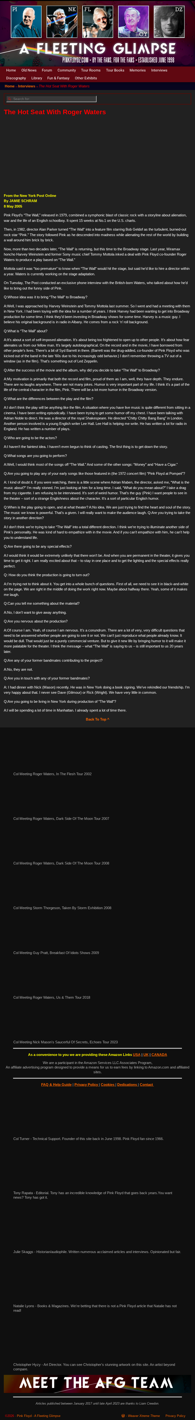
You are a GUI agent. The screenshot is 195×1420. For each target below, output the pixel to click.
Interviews (159, 70)
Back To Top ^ (97, 719)
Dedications (127, 1085)
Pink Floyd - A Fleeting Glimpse (38, 1416)
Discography (16, 78)
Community (67, 70)
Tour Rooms (91, 70)
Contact (147, 1085)
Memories (138, 70)
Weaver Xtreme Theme (144, 1416)
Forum (47, 70)
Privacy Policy (86, 1085)
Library (36, 78)
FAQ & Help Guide (56, 1085)
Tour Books (115, 70)
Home (11, 70)
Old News (29, 70)
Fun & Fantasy (58, 78)
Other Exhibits (86, 78)
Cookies (108, 1085)
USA (137, 1055)
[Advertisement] (97, 154)
